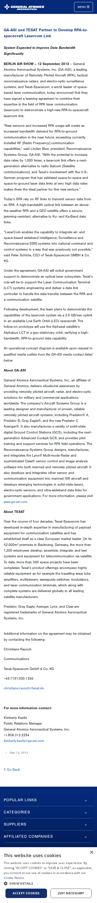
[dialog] (48, 875)
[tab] (48, 800)
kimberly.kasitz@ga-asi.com (24, 741)
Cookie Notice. (14, 878)
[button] (48, 883)
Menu (82, 7)
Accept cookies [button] (26, 893)
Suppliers (15, 824)
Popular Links (20, 800)
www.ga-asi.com (15, 502)
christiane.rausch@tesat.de (24, 688)
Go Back (13, 770)
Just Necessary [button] (71, 893)
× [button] (91, 852)
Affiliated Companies (28, 836)
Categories (17, 812)
